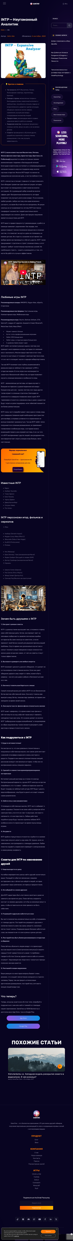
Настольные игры (59, 114)
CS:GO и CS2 (36, 1174)
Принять (48, 1231)
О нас (36, 1153)
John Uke (10, 36)
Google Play (23, 1026)
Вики (36, 1142)
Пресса (36, 1161)
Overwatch (36, 1183)
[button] (18, 469)
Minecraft (36, 1185)
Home (3, 30)
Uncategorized (58, 103)
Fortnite (36, 1177)
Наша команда (36, 1155)
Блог (36, 1140)
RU (66, 4)
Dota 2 (36, 1180)
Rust (36, 1188)
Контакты (36, 1158)
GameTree (57, 97)
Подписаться (36, 1208)
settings (16, 1236)
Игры (55, 108)
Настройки (48, 1235)
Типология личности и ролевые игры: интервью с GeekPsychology (61, 72)
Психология (57, 120)
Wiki (8, 30)
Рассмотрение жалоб (36, 1164)
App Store (23, 1018)
